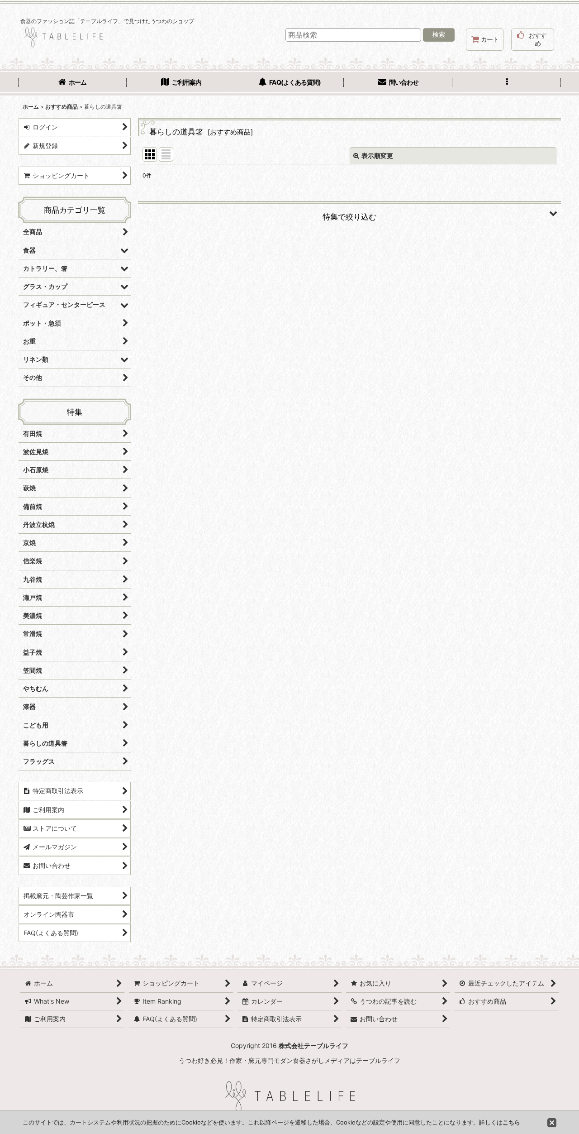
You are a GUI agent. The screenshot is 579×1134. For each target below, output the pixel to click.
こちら (511, 1122)
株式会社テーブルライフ (313, 1045)
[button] (506, 83)
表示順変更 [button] (377, 155)
